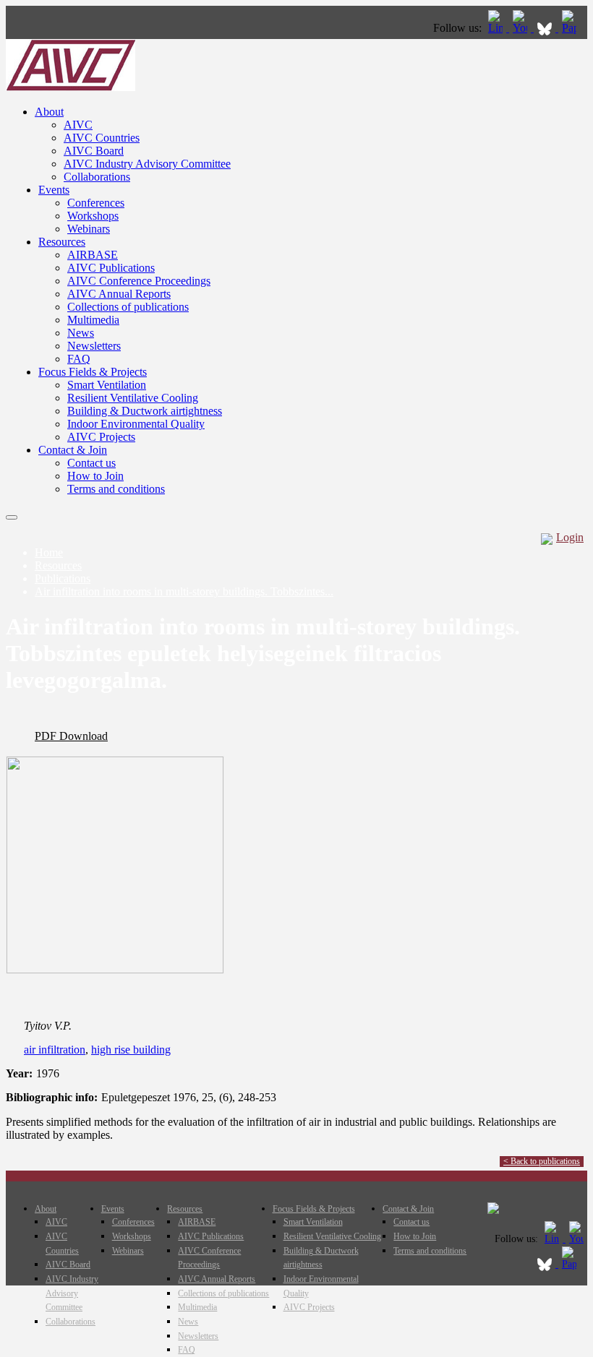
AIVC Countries (102, 138)
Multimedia (93, 320)
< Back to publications (541, 1161)
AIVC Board (94, 151)
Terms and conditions (116, 489)
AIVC (78, 125)
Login (570, 537)
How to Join (95, 476)
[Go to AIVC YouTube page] (521, 28)
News (80, 333)
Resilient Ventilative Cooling (132, 398)
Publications (62, 578)
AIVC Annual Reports (119, 294)
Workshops (93, 216)
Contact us (91, 463)
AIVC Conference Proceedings (138, 281)
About (49, 111)
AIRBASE (92, 255)
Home (49, 552)
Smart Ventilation (106, 385)
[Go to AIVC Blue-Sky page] (546, 28)
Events (53, 190)
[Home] (70, 87)
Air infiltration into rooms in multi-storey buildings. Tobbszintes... (184, 591)
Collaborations (97, 177)
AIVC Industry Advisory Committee (147, 164)
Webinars (88, 229)
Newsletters (94, 346)
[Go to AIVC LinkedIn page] (497, 28)
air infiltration (54, 1049)
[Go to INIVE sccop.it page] (572, 28)
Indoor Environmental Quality (136, 424)
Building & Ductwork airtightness (144, 411)
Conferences (95, 203)
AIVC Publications (111, 268)
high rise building (131, 1049)
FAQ (78, 359)
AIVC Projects (101, 437)
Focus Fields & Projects (92, 372)
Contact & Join (72, 450)
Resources (61, 242)
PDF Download (71, 736)
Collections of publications (128, 307)
